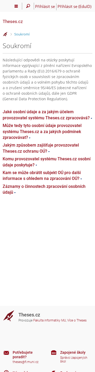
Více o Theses (77, 320)
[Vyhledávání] (28, 6)
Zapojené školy (73, 352)
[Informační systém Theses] (5, 34)
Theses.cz (13, 21)
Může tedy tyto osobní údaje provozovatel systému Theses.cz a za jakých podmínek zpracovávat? (42, 131)
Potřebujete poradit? (23, 354)
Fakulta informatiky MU (49, 320)
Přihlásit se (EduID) (74, 6)
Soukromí (22, 34)
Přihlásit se (45, 6)
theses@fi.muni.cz (26, 362)
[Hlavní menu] (16, 6)
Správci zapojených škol (73, 360)
